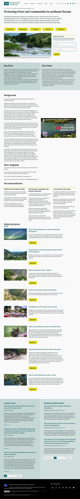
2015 (7, 79)
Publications (22, 29)
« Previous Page (48, 457)
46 (14, 475)
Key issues (61, 29)
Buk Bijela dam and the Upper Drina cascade (43, 307)
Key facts (48, 29)
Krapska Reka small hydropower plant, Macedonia (45, 349)
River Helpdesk (11, 165)
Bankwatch (13, 3)
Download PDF (61, 410)
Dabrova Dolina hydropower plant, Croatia (42, 375)
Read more (33, 243)
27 (64, 457)
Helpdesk (35, 29)
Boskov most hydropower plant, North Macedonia (45, 327)
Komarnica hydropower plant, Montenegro (42, 290)
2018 (11, 79)
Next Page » (18, 475)
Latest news (10, 29)
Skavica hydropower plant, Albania (40, 270)
